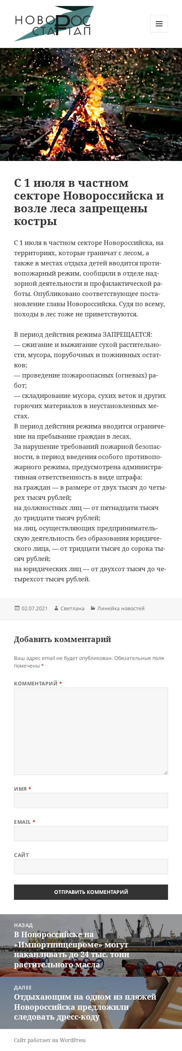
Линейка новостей (121, 608)
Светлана (73, 608)
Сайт (21, 855)
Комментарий (38, 683)
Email (25, 822)
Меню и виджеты (159, 32)
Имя (22, 788)
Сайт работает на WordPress (49, 1040)
